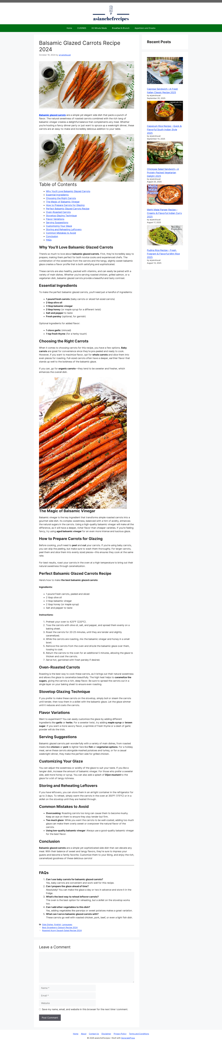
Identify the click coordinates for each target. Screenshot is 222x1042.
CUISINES (81, 28)
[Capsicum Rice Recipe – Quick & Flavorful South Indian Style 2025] (165, 111)
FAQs (49, 240)
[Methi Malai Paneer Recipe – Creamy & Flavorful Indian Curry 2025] (165, 195)
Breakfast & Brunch (121, 28)
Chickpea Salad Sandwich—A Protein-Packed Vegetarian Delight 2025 (163, 172)
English (57, 924)
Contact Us (94, 1033)
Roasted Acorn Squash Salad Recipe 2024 (62, 930)
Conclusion (52, 236)
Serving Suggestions (57, 222)
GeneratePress (128, 1038)
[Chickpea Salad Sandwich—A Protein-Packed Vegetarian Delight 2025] (165, 153)
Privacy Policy (120, 1033)
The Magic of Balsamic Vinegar (63, 201)
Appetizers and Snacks (145, 28)
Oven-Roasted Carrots (58, 212)
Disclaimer (106, 1033)
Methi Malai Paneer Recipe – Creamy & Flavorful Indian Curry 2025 (164, 213)
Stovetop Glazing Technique (61, 215)
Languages (67, 924)
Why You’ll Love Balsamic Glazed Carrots (68, 191)
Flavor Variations (55, 219)
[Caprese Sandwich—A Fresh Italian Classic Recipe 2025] (165, 71)
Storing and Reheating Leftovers (63, 229)
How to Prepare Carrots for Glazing (65, 205)
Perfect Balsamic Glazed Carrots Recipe (67, 208)
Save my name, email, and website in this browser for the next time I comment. (85, 1009)
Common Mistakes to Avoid (61, 233)
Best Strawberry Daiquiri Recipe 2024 (60, 927)
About (83, 1033)
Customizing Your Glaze (59, 226)
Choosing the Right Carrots (61, 198)
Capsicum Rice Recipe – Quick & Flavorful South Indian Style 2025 (164, 129)
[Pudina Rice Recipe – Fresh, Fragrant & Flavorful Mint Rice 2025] (165, 235)
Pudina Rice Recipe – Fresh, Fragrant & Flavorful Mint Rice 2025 (163, 254)
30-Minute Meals (99, 28)
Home (69, 28)
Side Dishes (47, 924)
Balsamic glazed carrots (52, 115)
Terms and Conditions (139, 1033)
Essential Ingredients (57, 194)
